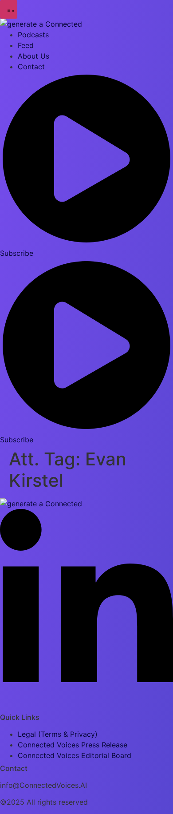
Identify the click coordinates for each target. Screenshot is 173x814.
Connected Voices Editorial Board (74, 755)
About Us (33, 56)
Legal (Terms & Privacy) (58, 734)
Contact (31, 66)
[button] (8, 9)
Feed (26, 45)
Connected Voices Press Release (72, 744)
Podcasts (33, 34)
